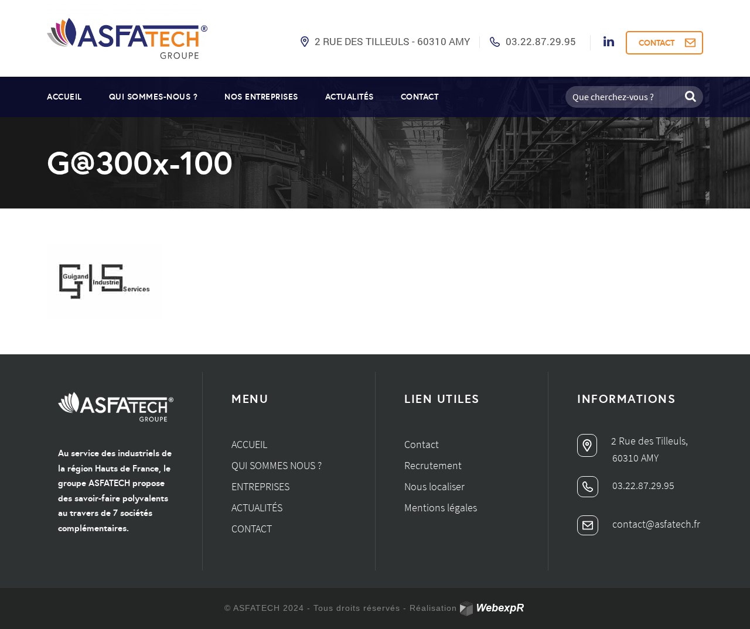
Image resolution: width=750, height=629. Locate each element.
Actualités (349, 96)
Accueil (64, 96)
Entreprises (260, 486)
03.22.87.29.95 (541, 41)
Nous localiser (434, 486)
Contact (420, 96)
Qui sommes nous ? (276, 465)
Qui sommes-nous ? (153, 96)
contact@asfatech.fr (655, 524)
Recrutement (433, 465)
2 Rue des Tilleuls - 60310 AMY (392, 41)
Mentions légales (440, 507)
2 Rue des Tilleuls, (648, 440)
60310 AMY (635, 457)
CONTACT (656, 42)
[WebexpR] (493, 608)
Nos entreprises (261, 96)
